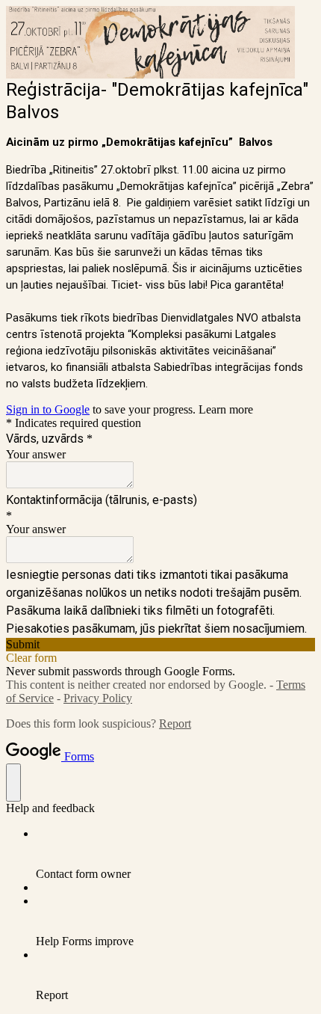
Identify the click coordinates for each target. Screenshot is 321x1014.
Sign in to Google (48, 409)
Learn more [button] (226, 409)
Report (175, 723)
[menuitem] (175, 854)
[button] (160, 644)
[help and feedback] (13, 782)
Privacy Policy (97, 698)
